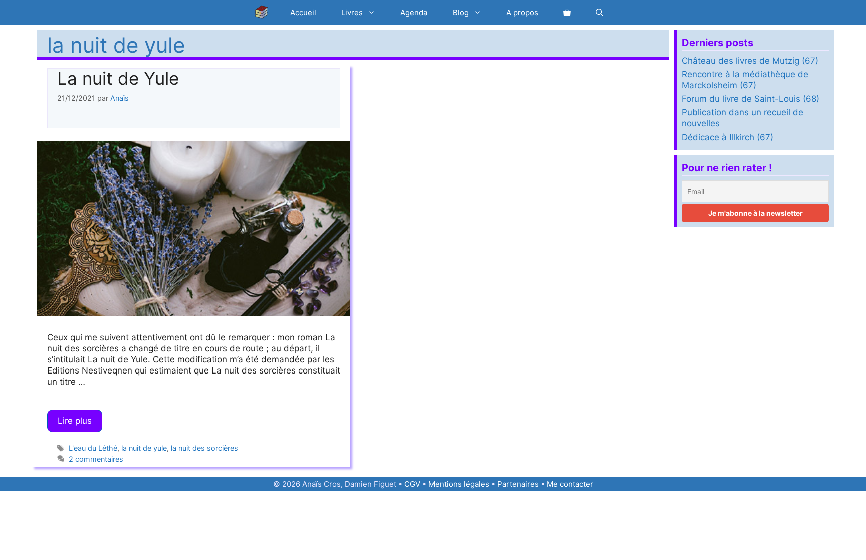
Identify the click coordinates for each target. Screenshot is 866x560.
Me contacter (570, 484)
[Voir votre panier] (567, 12)
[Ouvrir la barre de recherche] (599, 12)
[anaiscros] (264, 12)
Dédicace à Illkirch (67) (727, 137)
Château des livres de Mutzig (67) (750, 61)
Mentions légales (458, 484)
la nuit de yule (144, 448)
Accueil (303, 12)
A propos (522, 12)
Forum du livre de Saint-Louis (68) (750, 99)
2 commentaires (96, 459)
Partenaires (518, 484)
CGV (412, 484)
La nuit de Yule (118, 78)
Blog (461, 12)
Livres (352, 12)
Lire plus (75, 421)
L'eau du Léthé (93, 448)
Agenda (413, 12)
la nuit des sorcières (204, 448)
